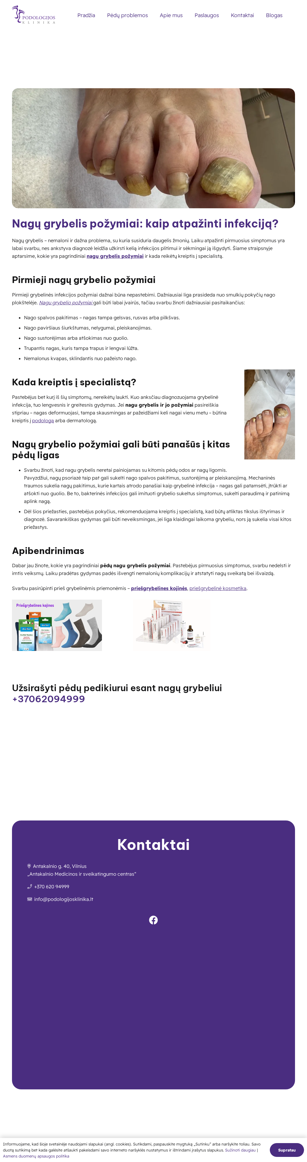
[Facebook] (153, 920)
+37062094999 (48, 699)
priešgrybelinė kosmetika (217, 588)
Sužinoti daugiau (241, 1150)
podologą (43, 420)
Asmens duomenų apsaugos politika (36, 1156)
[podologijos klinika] (35, 15)
